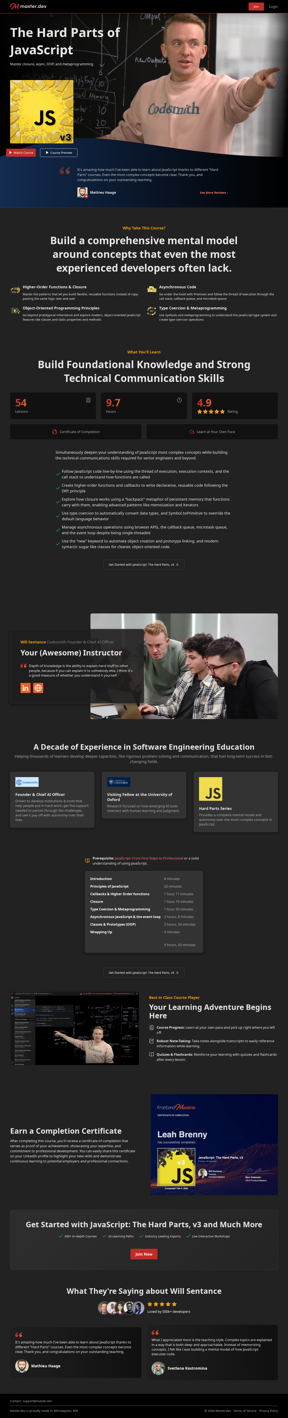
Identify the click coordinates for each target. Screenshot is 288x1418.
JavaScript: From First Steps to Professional (149, 858)
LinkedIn (25, 688)
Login (273, 6)
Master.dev (28, 6)
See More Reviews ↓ (214, 193)
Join (256, 6)
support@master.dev (37, 1401)
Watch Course (23, 153)
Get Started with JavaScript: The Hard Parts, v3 (141, 565)
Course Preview (61, 153)
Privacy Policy (268, 1411)
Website (38, 688)
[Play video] (144, 85)
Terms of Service (245, 1411)
